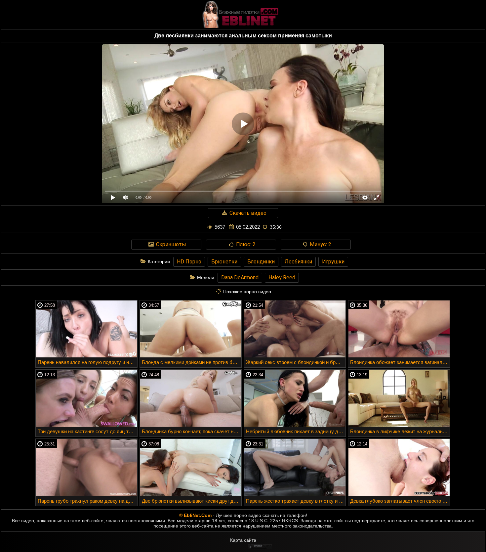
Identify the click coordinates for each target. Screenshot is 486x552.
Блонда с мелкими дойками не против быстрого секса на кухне (191, 362)
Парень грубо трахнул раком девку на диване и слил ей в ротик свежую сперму (87, 501)
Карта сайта (243, 540)
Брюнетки (224, 261)
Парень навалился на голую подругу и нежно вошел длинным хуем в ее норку (87, 362)
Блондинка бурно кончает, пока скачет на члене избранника (191, 431)
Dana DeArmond (240, 277)
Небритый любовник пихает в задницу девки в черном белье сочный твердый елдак (295, 431)
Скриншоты (170, 244)
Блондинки (261, 261)
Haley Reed (281, 277)
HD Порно (189, 261)
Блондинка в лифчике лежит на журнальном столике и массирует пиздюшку (400, 431)
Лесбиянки (298, 261)
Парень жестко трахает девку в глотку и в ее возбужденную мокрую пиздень (295, 501)
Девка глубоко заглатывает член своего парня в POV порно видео (400, 501)
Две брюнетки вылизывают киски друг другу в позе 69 (191, 501)
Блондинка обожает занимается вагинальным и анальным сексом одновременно (400, 362)
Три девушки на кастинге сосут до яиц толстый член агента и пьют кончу (87, 431)
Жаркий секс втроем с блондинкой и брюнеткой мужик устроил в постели (295, 362)
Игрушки (333, 261)
